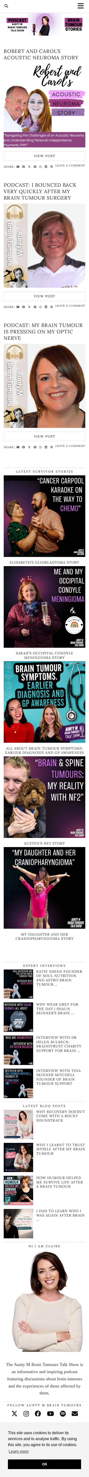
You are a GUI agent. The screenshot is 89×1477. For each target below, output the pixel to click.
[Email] (75, 1413)
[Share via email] (19, 166)
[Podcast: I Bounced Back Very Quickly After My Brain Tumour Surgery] (44, 246)
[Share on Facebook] (24, 166)
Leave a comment (70, 165)
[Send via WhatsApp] (41, 166)
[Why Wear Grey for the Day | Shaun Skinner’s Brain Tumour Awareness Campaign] (18, 1030)
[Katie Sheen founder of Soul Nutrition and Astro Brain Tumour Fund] (18, 997)
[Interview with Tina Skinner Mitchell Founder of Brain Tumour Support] (18, 1096)
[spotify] (63, 1413)
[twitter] (14, 1413)
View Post (44, 156)
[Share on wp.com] (52, 166)
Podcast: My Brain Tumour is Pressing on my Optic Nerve (43, 331)
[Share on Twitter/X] (30, 166)
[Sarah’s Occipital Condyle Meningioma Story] (44, 646)
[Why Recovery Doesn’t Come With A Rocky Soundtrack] (18, 1124)
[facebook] (38, 1413)
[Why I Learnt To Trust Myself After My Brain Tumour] (18, 1157)
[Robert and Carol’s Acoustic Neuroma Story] (44, 105)
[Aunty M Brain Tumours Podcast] (44, 18)
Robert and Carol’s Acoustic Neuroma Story (41, 54)
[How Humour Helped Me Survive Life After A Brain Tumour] (18, 1190)
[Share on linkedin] (47, 166)
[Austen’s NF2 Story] (44, 836)
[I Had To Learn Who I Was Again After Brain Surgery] (18, 1223)
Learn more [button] (19, 1451)
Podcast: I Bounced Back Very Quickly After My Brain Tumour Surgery (40, 191)
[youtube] (50, 1413)
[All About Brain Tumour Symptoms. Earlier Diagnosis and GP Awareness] (44, 741)
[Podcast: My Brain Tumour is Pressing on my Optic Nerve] (44, 386)
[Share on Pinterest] (36, 166)
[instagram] (26, 1413)
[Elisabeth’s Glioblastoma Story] (44, 555)
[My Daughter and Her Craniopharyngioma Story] (44, 927)
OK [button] (44, 1464)
